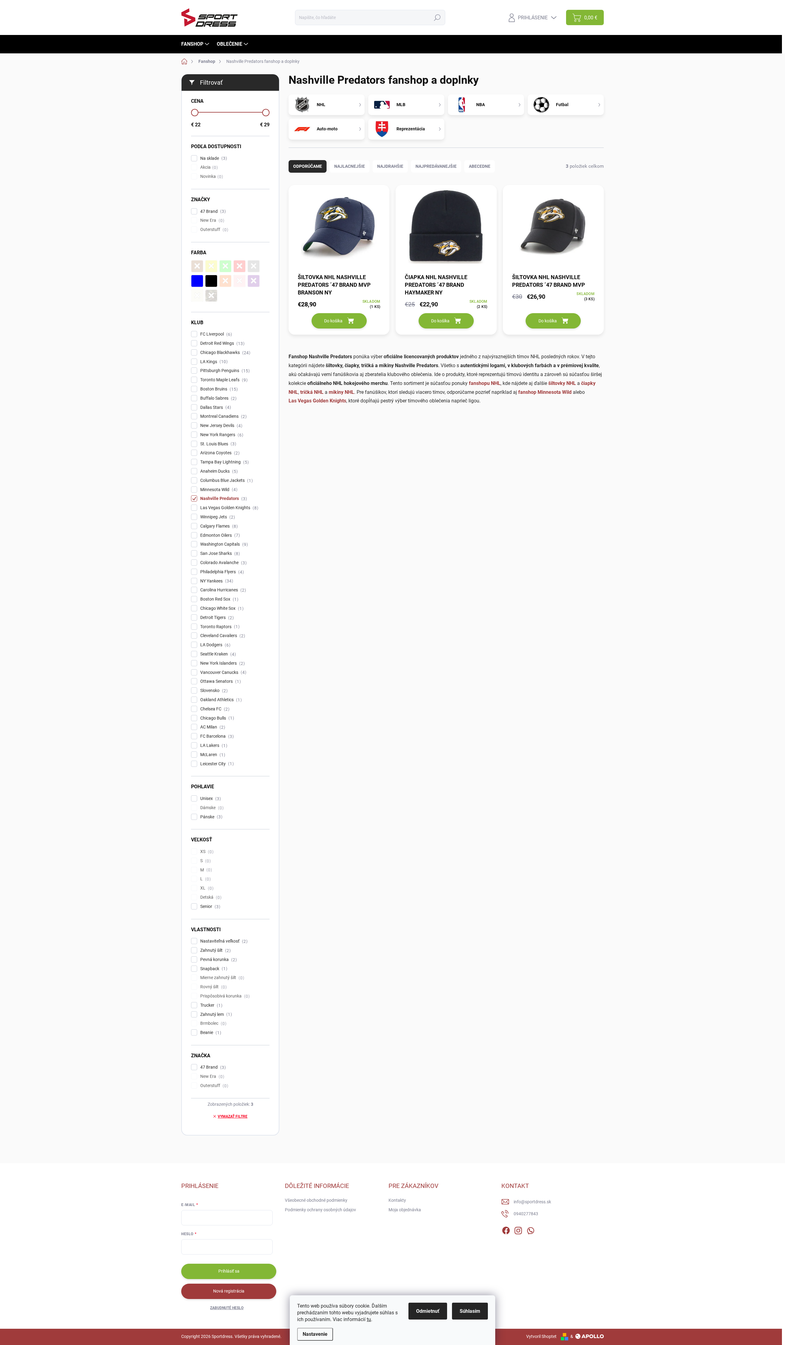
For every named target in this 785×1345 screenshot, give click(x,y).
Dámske (211, 807)
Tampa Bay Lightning (223, 462)
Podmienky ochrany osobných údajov (320, 1209)
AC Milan (212, 727)
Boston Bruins (218, 389)
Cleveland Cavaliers (221, 635)
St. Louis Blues (217, 444)
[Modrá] (197, 281)
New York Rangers (221, 434)
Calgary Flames (218, 526)
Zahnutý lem (215, 1014)
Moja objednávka (405, 1209)
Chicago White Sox (221, 608)
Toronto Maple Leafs (223, 379)
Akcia (208, 167)
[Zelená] (225, 266)
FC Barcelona (216, 736)
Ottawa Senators (219, 681)
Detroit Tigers (216, 617)
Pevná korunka (217, 959)
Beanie (210, 1032)
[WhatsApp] (530, 1229)
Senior (209, 906)
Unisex (209, 798)
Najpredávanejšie (436, 166)
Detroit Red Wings (221, 343)
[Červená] (239, 266)
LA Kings (213, 361)
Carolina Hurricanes (222, 590)
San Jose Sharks (219, 553)
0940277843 (526, 1213)
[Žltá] (211, 266)
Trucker (210, 1005)
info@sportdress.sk (532, 1201)
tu (369, 1319)
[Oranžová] (225, 281)
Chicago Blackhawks (224, 352)
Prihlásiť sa (228, 1271)
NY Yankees (216, 581)
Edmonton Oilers (219, 535)
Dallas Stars (214, 407)
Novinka (210, 176)
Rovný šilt (212, 987)
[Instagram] (518, 1229)
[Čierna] (211, 281)
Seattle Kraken (217, 654)
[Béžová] (197, 296)
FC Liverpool (215, 334)
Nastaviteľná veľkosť (223, 941)
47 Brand (212, 211)
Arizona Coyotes (219, 452)
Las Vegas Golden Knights (228, 507)
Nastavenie (315, 1334)
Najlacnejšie (349, 166)
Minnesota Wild (218, 489)
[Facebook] (506, 1229)
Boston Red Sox (218, 599)
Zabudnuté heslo (226, 1308)
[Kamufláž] (211, 296)
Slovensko (213, 690)
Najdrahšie (390, 166)
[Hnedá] (197, 266)
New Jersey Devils (220, 425)
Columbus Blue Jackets (225, 480)
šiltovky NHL (562, 383)
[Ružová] (239, 281)
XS (206, 851)
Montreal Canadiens (222, 416)
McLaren (212, 754)
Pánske (210, 817)
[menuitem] (196, 44)
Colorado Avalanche (222, 562)
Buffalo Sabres (217, 398)
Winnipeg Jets (216, 517)
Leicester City (216, 764)
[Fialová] (253, 281)
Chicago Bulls (216, 718)
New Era (211, 220)
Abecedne (479, 166)
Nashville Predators (222, 498)
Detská (210, 897)
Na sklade (212, 158)
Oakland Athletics (220, 699)
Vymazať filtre (232, 1116)
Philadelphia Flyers (221, 572)
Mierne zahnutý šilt (221, 977)
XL (206, 888)
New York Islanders (221, 663)
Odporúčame (307, 166)
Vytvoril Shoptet (541, 1336)
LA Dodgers (214, 645)
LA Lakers (213, 745)
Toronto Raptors (219, 626)
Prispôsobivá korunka (224, 996)
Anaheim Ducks (218, 471)
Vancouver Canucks (222, 672)
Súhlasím (470, 1311)
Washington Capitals (223, 544)
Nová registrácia (228, 1291)
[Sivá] (253, 266)
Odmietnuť (427, 1311)
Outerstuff (213, 229)
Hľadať (437, 17)
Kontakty (397, 1200)
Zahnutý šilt (214, 950)
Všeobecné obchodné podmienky (316, 1200)
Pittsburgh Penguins (224, 370)
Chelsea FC (214, 709)
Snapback (213, 968)
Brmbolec (212, 1023)
